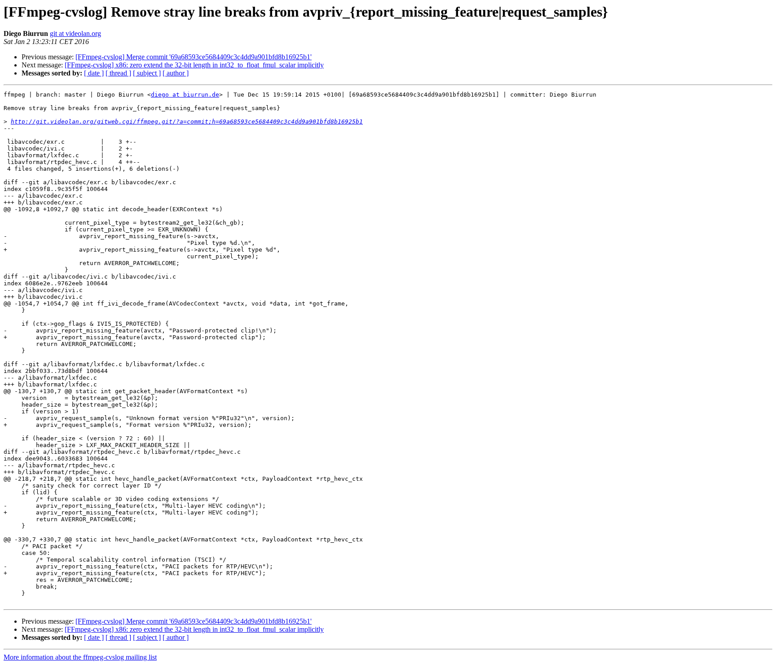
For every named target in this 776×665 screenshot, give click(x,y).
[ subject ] (147, 73)
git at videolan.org (75, 33)
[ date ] (94, 73)
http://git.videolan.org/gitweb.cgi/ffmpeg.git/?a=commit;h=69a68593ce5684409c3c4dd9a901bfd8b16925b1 (187, 121)
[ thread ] (118, 73)
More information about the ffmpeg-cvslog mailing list (80, 657)
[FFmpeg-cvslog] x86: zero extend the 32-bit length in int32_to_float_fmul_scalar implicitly (194, 65)
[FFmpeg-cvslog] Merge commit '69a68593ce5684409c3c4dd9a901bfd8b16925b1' (193, 57)
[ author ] (176, 73)
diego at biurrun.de (185, 94)
